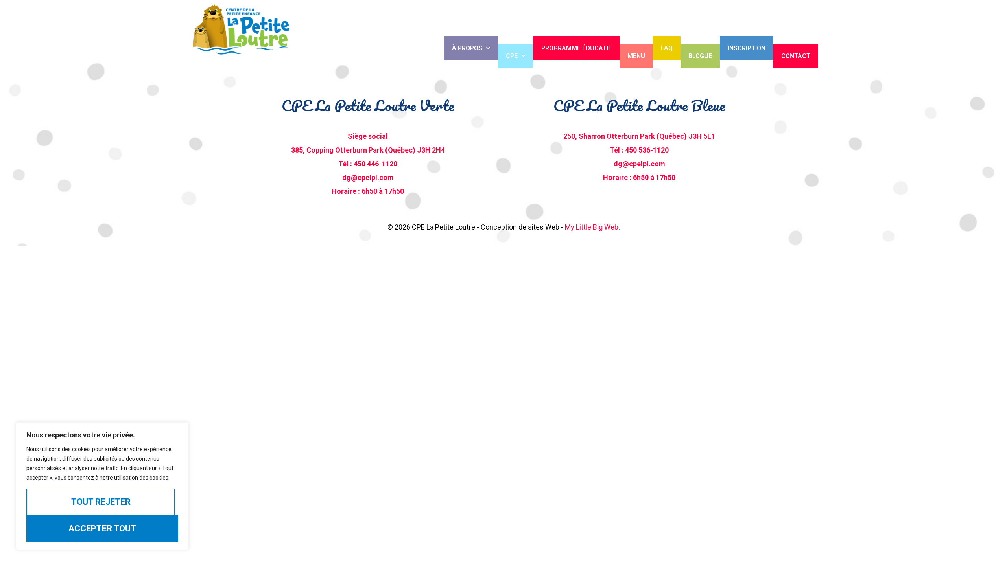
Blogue (700, 56)
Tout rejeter (101, 502)
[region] (102, 486)
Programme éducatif (576, 48)
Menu (636, 56)
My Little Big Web (591, 227)
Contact (795, 56)
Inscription (746, 48)
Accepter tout (102, 528)
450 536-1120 (647, 150)
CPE (512, 56)
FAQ (667, 48)
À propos (467, 48)
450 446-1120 (375, 164)
